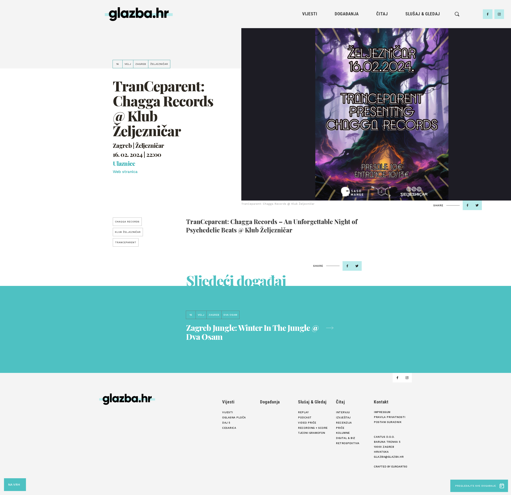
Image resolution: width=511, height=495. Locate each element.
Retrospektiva (382, 67)
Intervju (382, 26)
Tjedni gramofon (422, 33)
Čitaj (382, 13)
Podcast (423, 39)
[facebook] (487, 14)
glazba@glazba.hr (389, 456)
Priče (382, 46)
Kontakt (381, 401)
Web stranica (125, 171)
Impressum (382, 412)
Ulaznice (124, 163)
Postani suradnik (387, 422)
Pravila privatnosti (389, 417)
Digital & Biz (382, 60)
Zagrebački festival (309, 39)
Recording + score (423, 53)
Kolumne (382, 53)
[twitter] (477, 205)
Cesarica (309, 46)
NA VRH (14, 484)
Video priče (422, 46)
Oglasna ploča (309, 33)
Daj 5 (310, 53)
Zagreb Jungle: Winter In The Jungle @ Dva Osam (252, 332)
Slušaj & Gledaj (422, 13)
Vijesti (309, 13)
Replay (422, 26)
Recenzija (382, 39)
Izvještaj (382, 33)
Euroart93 (399, 466)
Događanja (347, 13)
